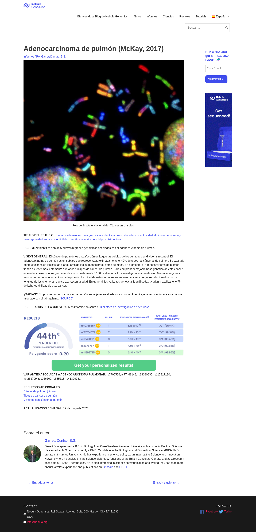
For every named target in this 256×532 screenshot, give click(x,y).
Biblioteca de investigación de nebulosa (124, 307)
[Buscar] (227, 28)
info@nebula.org (37, 521)
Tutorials (201, 16)
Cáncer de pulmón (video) (40, 391)
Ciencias (168, 16)
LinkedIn (108, 467)
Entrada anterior (40, 482)
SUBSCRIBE (216, 79)
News (137, 16)
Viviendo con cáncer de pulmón (43, 399)
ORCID (123, 467)
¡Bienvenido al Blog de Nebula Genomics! (102, 16)
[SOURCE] (66, 298)
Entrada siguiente (166, 482)
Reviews (184, 16)
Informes (152, 16)
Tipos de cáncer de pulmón (40, 395)
